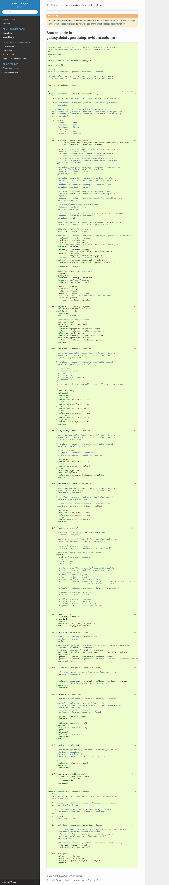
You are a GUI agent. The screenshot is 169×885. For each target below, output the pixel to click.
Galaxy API (7, 51)
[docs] (134, 93)
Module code (57, 5)
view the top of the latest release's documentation (102, 24)
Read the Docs (94, 880)
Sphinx (59, 880)
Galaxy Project (21, 3)
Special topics (8, 37)
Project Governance (11, 68)
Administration (9, 33)
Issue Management (10, 72)
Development (8, 47)
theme (73, 880)
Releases (6, 23)
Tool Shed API (8, 55)
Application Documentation (14, 58)
